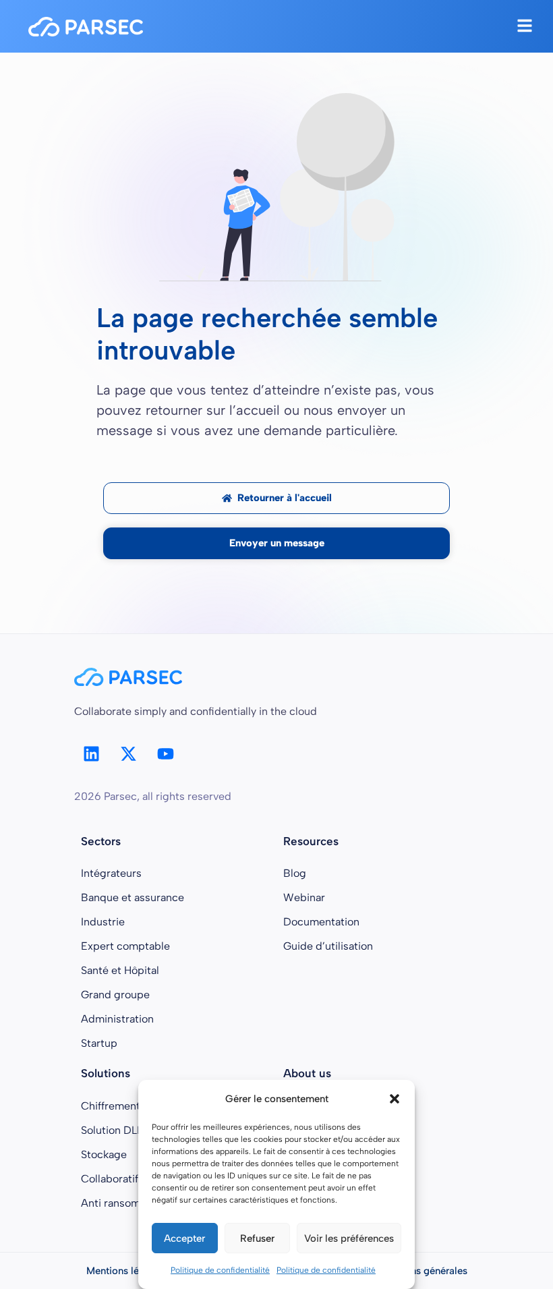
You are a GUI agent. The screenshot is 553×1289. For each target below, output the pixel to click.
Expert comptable (125, 946)
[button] (394, 1099)
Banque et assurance (132, 897)
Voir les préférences (349, 1238)
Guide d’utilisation (328, 946)
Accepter (184, 1238)
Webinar (304, 897)
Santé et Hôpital (120, 970)
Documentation (321, 921)
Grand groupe (115, 994)
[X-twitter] (128, 754)
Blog (294, 873)
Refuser (257, 1238)
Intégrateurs (111, 873)
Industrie (103, 921)
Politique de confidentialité (220, 1270)
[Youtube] (165, 754)
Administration (117, 1018)
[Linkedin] (91, 754)
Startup (99, 1043)
